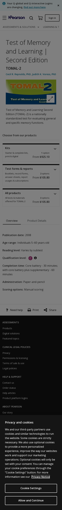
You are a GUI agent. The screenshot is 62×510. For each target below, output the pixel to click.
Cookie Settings (31, 488)
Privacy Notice (40, 477)
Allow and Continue (31, 500)
